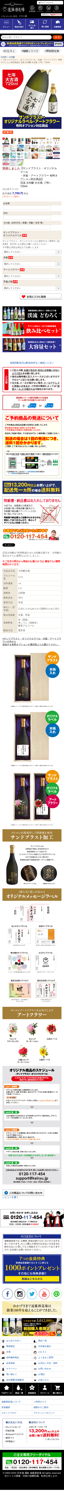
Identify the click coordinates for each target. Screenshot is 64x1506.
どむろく (42, 1352)
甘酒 (8, 1352)
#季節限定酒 (46, 51)
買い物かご (11, 1374)
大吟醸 (12, 57)
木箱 (5, 257)
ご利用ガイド (39, 1401)
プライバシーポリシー (44, 1413)
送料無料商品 (12, 1357)
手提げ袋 (7, 281)
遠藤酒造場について (11, 1401)
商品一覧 (42, 1340)
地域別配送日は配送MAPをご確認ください (32, 362)
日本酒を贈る (44, 1346)
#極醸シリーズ (24, 51)
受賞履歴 (5, 1407)
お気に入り (43, 1380)
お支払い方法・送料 (47, 1363)
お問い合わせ (44, 1368)
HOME (4, 57)
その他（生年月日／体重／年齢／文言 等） (23, 223)
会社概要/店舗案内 (15, 1380)
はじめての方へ (13, 1340)
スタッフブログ (8, 1413)
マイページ (11, 1368)
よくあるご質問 (45, 1357)
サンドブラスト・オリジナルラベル (12, 234)
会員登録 (10, 1363)
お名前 (6, 203)
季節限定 (10, 1346)
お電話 (41, 1374)
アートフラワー (11, 269)
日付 (5, 213)
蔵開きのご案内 (40, 1407)
